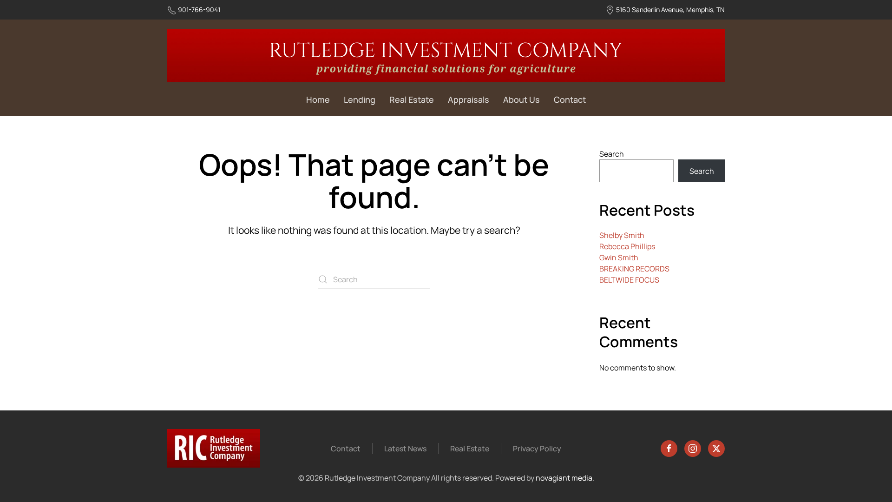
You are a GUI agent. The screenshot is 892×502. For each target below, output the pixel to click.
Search (611, 154)
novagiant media (564, 478)
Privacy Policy (537, 448)
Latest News (405, 448)
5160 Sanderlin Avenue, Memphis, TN (670, 9)
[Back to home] (446, 55)
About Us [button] (521, 99)
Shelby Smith (621, 235)
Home (318, 99)
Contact (570, 99)
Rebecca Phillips (627, 246)
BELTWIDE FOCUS (629, 280)
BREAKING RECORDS (634, 269)
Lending (359, 99)
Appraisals (468, 99)
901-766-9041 (199, 9)
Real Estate (411, 99)
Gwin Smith (618, 257)
